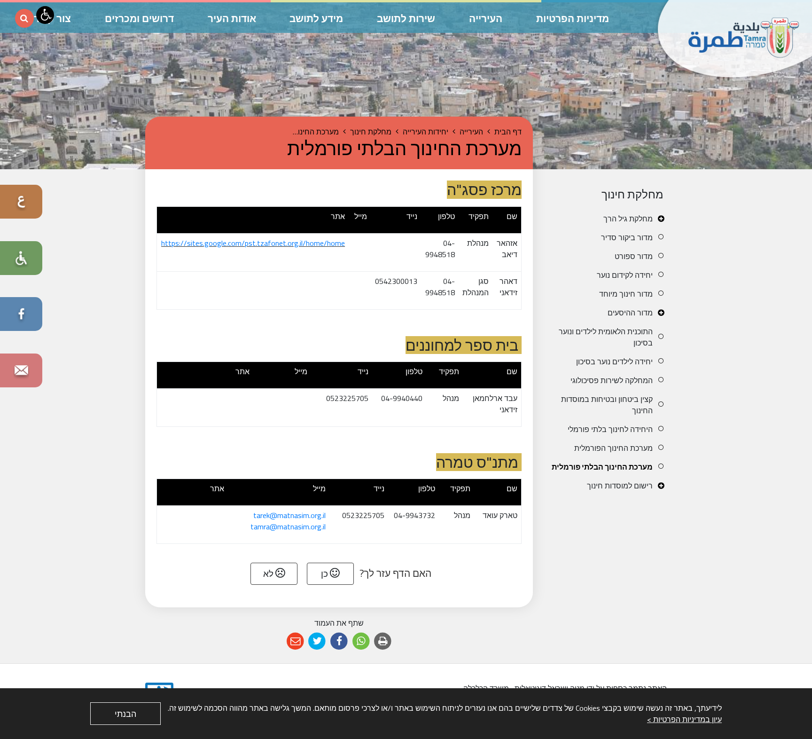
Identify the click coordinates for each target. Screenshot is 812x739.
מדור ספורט (634, 256)
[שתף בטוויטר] (317, 641)
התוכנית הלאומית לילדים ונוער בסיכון (606, 337)
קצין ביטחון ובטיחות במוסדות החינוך (607, 404)
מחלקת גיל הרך (628, 219)
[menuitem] (607, 218)
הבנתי (125, 714)
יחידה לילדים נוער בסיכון (614, 361)
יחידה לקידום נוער (625, 275)
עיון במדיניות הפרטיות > (684, 719)
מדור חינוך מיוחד (626, 294)
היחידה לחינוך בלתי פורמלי (610, 429)
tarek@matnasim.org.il (289, 515)
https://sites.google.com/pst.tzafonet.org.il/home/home (253, 243)
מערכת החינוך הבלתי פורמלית (602, 467)
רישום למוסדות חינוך (620, 486)
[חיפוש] (24, 18)
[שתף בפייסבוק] (339, 641)
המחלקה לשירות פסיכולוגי (611, 380)
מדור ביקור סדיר (627, 237)
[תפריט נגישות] (45, 15)
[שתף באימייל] (295, 641)
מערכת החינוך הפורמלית (613, 448)
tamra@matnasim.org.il (288, 526)
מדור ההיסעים (630, 313)
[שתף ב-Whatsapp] (361, 641)
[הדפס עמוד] (383, 641)
